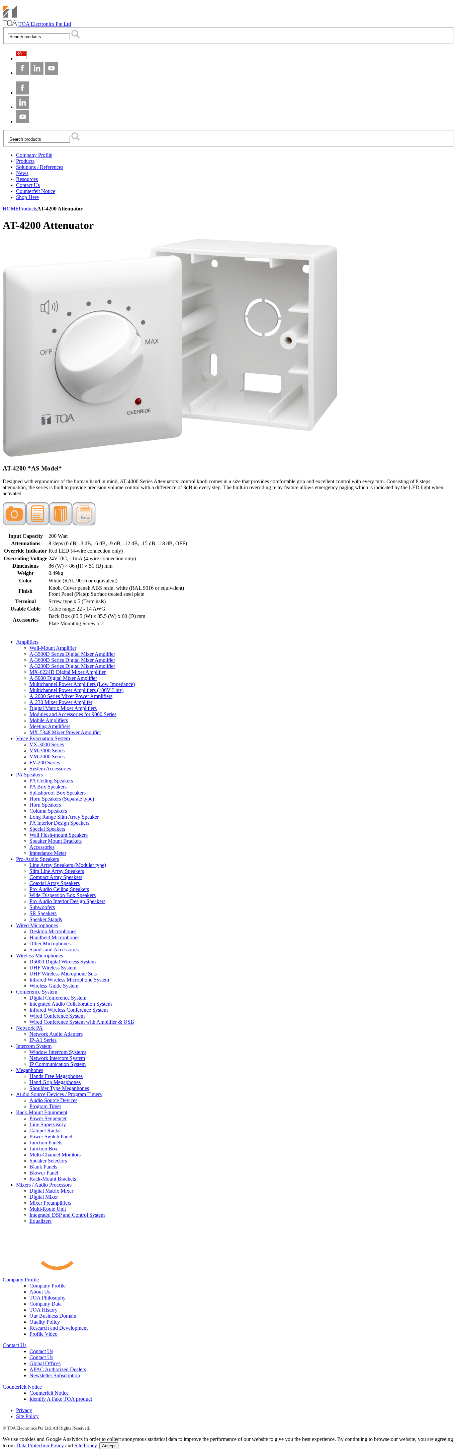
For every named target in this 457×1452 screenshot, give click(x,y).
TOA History (43, 1310)
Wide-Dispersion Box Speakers (62, 895)
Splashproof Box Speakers (57, 793)
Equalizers (40, 1221)
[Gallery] (14, 523)
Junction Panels (45, 1142)
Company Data (45, 1304)
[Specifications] (37, 523)
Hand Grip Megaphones (55, 1082)
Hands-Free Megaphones (56, 1076)
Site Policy (27, 1416)
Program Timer (45, 1106)
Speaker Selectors (48, 1160)
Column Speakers (48, 811)
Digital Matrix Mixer (51, 1191)
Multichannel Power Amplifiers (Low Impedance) (82, 684)
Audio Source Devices (53, 1100)
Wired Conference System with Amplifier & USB (81, 1022)
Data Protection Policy (40, 1445)
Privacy (24, 1410)
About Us (39, 1292)
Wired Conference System (57, 1016)
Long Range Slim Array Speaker (64, 817)
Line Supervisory (47, 1124)
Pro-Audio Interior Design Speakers (67, 901)
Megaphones (29, 1070)
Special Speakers (47, 829)
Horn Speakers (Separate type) (61, 799)
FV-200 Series (44, 762)
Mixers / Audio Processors (44, 1185)
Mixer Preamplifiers (50, 1203)
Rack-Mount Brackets (52, 1179)
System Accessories (50, 768)
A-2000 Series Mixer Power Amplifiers (70, 696)
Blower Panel (43, 1173)
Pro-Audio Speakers (37, 859)
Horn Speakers (45, 805)
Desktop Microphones (52, 931)
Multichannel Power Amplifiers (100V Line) (76, 690)
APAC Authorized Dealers (57, 1369)
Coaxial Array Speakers (54, 883)
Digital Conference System (57, 998)
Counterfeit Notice (22, 1387)
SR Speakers (43, 913)
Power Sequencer (48, 1118)
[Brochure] (60, 523)
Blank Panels (43, 1167)
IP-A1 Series (43, 1040)
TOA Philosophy (47, 1298)
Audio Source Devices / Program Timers (59, 1094)
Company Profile (21, 1279)
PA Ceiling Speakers (51, 780)
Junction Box (43, 1148)
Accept (109, 1445)
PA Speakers (29, 774)
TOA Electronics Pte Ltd (44, 24)
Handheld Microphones (54, 937)
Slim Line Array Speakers (56, 871)
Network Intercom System (57, 1058)
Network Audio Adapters (56, 1034)
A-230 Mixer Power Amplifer (60, 702)
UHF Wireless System (52, 967)
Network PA (29, 1028)
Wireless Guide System (53, 986)
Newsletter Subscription (54, 1375)
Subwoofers (42, 907)
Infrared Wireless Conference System (68, 1010)
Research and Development (58, 1328)
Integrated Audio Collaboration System (70, 1004)
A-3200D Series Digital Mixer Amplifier (72, 666)
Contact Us (14, 1345)
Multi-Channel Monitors (55, 1154)
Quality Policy (44, 1322)
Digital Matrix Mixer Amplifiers (63, 708)
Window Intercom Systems (57, 1052)
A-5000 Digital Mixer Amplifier (63, 678)
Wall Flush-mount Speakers (58, 835)
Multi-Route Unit (47, 1209)
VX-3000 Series (46, 744)
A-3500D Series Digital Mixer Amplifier (72, 654)
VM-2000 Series (47, 756)
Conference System (36, 992)
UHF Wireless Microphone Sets (63, 973)
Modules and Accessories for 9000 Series (72, 714)
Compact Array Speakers (55, 877)
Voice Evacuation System (43, 738)
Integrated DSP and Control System (67, 1215)
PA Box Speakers (48, 787)
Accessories (42, 847)
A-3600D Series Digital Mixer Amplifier (72, 660)
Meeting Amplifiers (49, 726)
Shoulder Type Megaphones (59, 1088)
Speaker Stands (45, 919)
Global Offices (45, 1363)
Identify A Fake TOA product (60, 1399)
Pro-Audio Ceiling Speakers (59, 889)
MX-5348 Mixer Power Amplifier (65, 732)
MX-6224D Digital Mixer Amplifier (67, 672)
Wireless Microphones (39, 955)
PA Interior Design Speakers (59, 823)
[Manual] (84, 523)
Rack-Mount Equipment (41, 1112)
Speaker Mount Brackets (55, 841)
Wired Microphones (37, 925)
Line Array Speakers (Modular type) (67, 865)
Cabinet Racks (44, 1130)
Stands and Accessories (54, 949)
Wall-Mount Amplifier (52, 648)
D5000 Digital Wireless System (62, 961)
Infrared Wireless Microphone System (69, 980)
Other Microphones (50, 943)
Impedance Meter (47, 853)
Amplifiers (27, 642)
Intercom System (34, 1046)
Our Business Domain (52, 1316)
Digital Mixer (43, 1197)
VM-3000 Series (47, 750)
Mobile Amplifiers (48, 720)
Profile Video (43, 1334)
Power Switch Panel (50, 1136)
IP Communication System (57, 1064)
